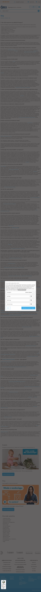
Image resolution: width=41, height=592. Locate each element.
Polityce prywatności (22, 289)
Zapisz (8, 308)
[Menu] (5, 580)
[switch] (31, 296)
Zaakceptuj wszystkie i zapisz (28, 308)
